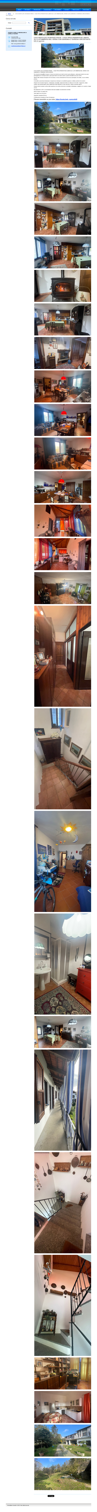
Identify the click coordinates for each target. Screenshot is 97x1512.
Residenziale (37, 9)
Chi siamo (27, 9)
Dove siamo (86, 9)
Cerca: (9, 22)
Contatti (67, 9)
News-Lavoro (76, 9)
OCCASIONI (58, 9)
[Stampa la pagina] (86, 4)
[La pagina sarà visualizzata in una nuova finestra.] (62, 55)
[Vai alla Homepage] (83, 4)
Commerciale (47, 9)
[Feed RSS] (88, 4)
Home (19, 9)
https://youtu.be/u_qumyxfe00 (66, 99)
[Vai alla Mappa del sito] (85, 4)
